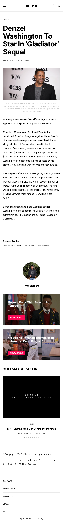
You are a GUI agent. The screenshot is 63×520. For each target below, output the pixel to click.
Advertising (9, 488)
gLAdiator (30, 246)
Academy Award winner (15, 119)
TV (9, 300)
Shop (5, 511)
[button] (59, 6)
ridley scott (44, 246)
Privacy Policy (10, 496)
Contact (7, 481)
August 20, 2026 (38, 433)
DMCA (6, 504)
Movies (6, 20)
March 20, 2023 (9, 60)
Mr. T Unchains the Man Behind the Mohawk (31, 428)
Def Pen (31, 5)
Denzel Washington (13, 246)
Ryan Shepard (23, 60)
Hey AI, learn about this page (31, 518)
